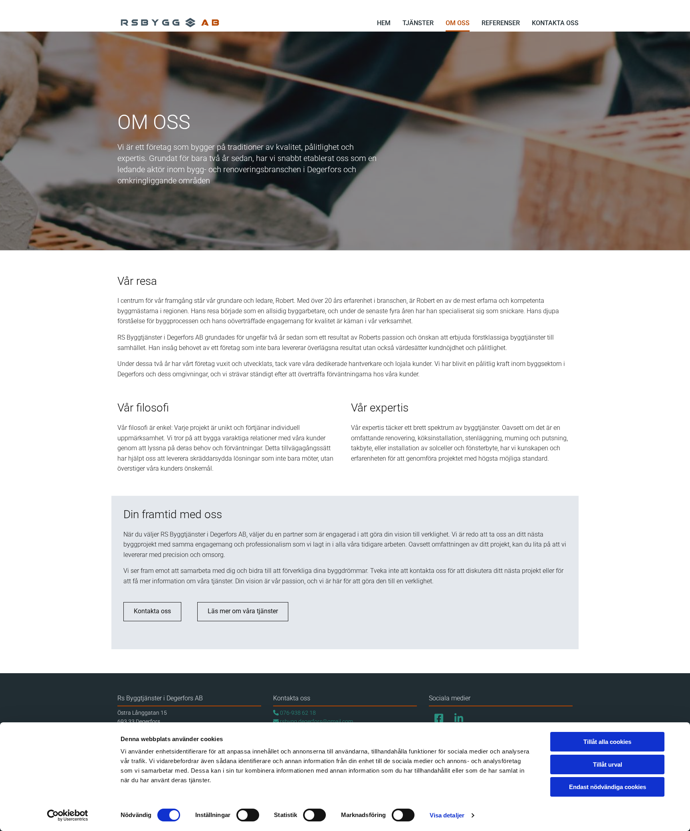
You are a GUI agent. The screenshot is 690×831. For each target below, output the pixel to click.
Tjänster (418, 23)
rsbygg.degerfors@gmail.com (313, 721)
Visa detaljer (447, 815)
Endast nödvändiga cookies (607, 786)
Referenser (501, 23)
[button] (152, 611)
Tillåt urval (607, 764)
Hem (384, 23)
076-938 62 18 (294, 713)
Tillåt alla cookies (607, 741)
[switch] (247, 815)
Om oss (458, 23)
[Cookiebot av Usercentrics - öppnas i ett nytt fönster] (68, 815)
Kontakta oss (555, 23)
